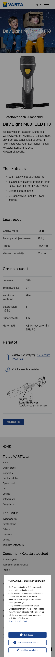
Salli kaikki (28, 635)
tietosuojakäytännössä (17, 621)
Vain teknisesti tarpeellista (28, 642)
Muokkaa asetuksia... (29, 650)
